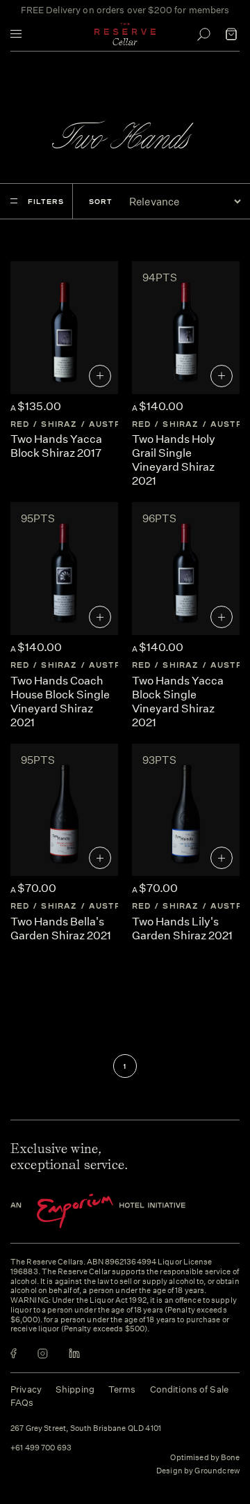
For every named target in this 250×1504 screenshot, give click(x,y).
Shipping (75, 1389)
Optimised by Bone (205, 1457)
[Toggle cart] (231, 34)
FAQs (22, 1403)
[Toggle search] (203, 34)
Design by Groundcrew (198, 1471)
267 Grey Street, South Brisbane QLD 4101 (85, 1429)
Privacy (26, 1389)
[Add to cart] (100, 376)
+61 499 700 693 (41, 1448)
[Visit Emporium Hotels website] (121, 1211)
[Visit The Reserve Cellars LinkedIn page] (74, 1353)
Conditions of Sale (189, 1389)
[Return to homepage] (125, 34)
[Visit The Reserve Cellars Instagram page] (43, 1353)
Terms (122, 1389)
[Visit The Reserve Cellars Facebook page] (13, 1353)
